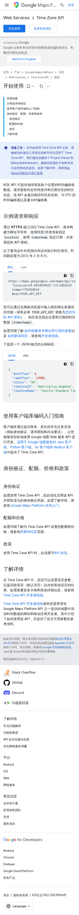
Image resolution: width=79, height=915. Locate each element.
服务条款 (9, 823)
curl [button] (23, 267)
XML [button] (26, 356)
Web (6, 778)
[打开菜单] (7, 5)
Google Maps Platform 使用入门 (35, 506)
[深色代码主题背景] (65, 275)
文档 (61, 72)
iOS (5, 771)
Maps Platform (46, 5)
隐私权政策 (20, 895)
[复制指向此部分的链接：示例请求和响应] (43, 216)
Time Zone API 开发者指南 (23, 595)
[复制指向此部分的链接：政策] (16, 544)
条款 (6, 895)
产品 (17, 72)
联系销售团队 (43, 28)
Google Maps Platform (39, 72)
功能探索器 (10, 732)
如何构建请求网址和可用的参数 (48, 331)
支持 (6, 817)
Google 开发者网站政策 (56, 647)
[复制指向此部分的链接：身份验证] (24, 486)
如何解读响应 (17, 336)
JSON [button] (11, 356)
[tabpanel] (39, 286)
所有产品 (9, 877)
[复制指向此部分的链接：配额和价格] (28, 518)
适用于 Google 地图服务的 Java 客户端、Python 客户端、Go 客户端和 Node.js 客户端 (38, 447)
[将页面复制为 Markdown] (41, 86)
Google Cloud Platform (18, 871)
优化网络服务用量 (15, 746)
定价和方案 (10, 803)
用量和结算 (28, 532)
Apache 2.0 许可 (65, 643)
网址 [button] (10, 267)
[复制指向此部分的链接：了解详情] (28, 569)
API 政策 (60, 553)
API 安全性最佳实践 (16, 739)
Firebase (9, 864)
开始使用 (14, 28)
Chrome (8, 857)
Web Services (16, 18)
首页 (6, 72)
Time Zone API (50, 18)
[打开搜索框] (62, 5)
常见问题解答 (12, 726)
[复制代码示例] (72, 275)
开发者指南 (49, 336)
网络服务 (9, 785)
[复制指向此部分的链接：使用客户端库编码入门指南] (68, 416)
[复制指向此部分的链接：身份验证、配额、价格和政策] (7, 475)
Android (8, 764)
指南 (56, 77)
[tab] (10, 267)
